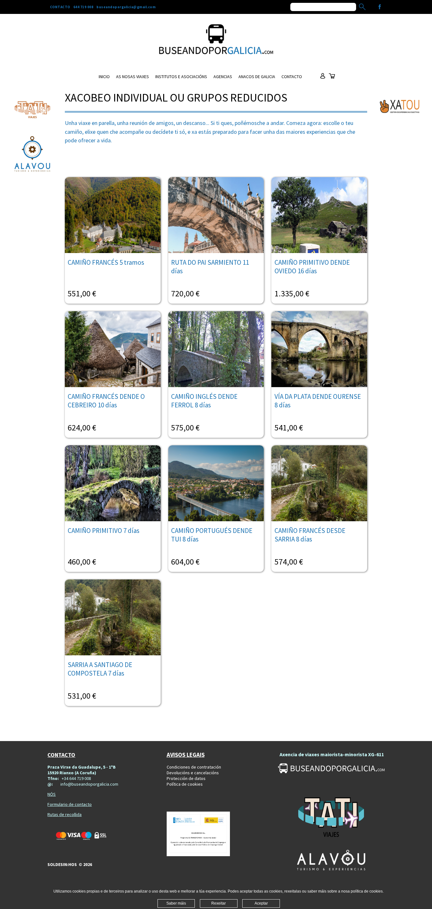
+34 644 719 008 (76, 778)
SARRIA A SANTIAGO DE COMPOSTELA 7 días (100, 668)
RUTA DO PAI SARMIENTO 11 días (210, 266)
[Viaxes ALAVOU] (331, 860)
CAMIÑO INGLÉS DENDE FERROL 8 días (204, 400)
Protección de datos (186, 778)
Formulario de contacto (69, 804)
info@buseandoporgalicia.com (89, 784)
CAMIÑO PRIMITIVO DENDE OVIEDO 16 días (312, 266)
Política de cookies (185, 784)
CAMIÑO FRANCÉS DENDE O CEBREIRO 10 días (106, 400)
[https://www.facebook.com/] (380, 7)
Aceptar (261, 903)
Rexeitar (218, 903)
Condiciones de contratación (194, 767)
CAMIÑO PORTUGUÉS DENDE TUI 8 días (211, 534)
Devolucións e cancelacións (193, 773)
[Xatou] (399, 106)
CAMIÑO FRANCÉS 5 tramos (106, 262)
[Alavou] (32, 154)
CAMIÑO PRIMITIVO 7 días (103, 530)
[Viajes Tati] (32, 109)
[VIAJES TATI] (331, 817)
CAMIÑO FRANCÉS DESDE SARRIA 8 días (310, 534)
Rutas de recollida (64, 814)
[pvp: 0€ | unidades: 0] (332, 78)
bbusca (362, 7)
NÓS (51, 794)
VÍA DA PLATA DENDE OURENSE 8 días (318, 400)
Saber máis (176, 903)
